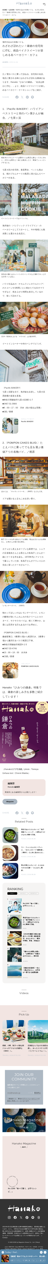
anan (6, 1247)
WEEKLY (23, 893)
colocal (24, 1248)
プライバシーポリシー (30, 1099)
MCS (41, 1248)
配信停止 (37, 1093)
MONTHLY (33, 893)
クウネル (40, 1247)
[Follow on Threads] (39, 1217)
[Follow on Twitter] (21, 1217)
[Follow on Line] (33, 1217)
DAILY (12, 893)
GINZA (35, 1247)
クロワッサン (28, 1247)
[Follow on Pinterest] (27, 1217)
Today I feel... (11, 1252)
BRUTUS (11, 1247)
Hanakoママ (31, 1248)
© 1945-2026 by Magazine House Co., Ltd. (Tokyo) (24, 1242)
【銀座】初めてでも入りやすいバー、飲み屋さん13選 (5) (28, 1256)
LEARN (11, 10)
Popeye (7, 1248)
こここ (37, 1248)
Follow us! (24, 1127)
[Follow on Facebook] (15, 1217)
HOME (4, 10)
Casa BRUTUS (19, 1247)
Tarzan (19, 1248)
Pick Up (24, 1014)
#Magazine (10, 802)
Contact (5, 1237)
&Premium (13, 1248)
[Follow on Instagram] (9, 1217)
